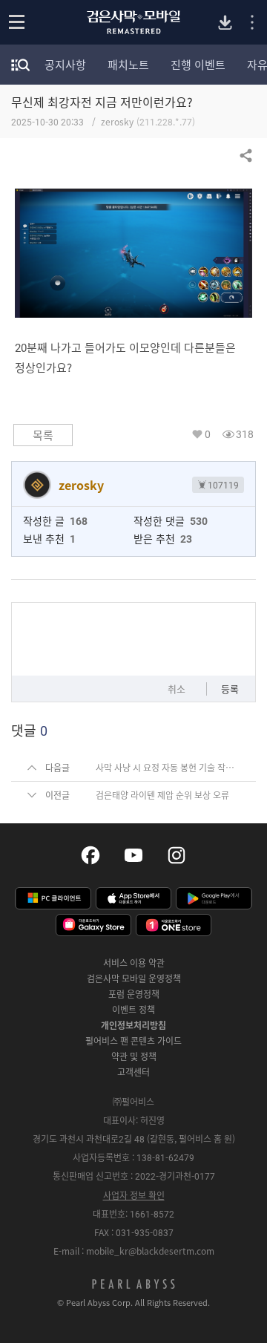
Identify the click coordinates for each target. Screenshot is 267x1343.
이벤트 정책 (133, 1009)
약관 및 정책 (133, 1056)
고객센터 (133, 1072)
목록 (43, 435)
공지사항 (65, 64)
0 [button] (208, 434)
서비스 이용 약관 (134, 963)
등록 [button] (230, 689)
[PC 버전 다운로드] (225, 22)
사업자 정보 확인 (134, 1195)
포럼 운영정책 (133, 994)
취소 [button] (176, 689)
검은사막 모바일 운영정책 (134, 978)
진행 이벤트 (198, 64)
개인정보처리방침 (133, 1025)
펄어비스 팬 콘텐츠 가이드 (133, 1041)
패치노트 (128, 64)
